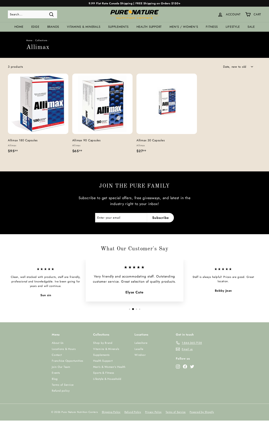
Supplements (118, 27)
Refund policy (61, 391)
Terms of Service (63, 385)
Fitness (212, 27)
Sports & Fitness (103, 373)
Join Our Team (61, 367)
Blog (55, 379)
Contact (57, 355)
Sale (251, 27)
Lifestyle (233, 27)
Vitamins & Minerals (83, 27)
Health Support (149, 27)
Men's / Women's (184, 27)
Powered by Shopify (202, 412)
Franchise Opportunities (67, 361)
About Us (58, 343)
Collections (41, 40)
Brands (53, 27)
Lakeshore (140, 343)
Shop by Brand (102, 343)
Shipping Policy (111, 412)
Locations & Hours (64, 349)
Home (18, 27)
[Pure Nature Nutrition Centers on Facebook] (185, 366)
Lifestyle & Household (107, 379)
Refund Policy (132, 412)
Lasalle (138, 349)
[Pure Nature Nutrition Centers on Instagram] (178, 366)
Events (56, 373)
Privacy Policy (153, 412)
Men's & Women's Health (109, 367)
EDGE (35, 27)
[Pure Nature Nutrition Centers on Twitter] (192, 366)
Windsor (140, 355)
